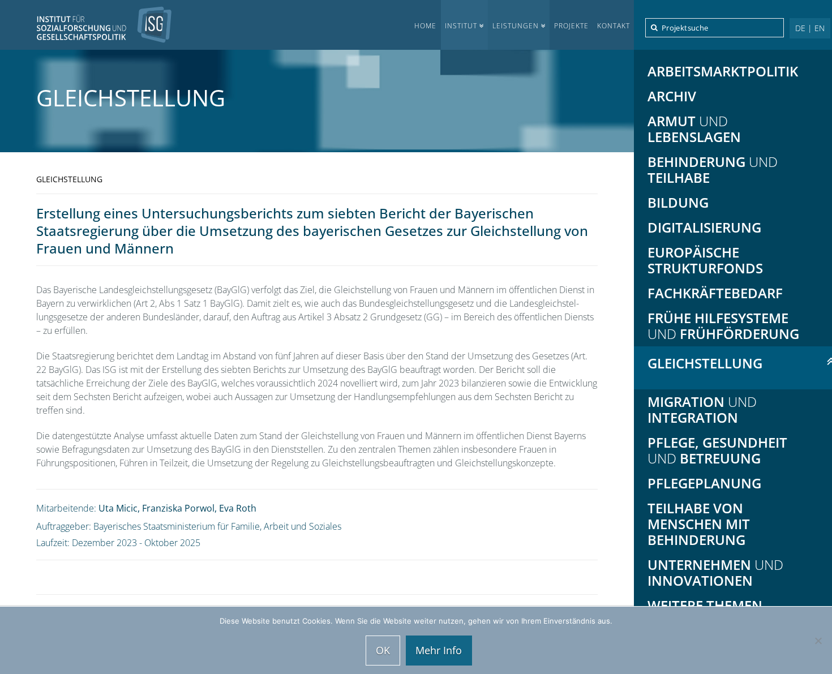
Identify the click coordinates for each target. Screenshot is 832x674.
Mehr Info (438, 650)
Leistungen (515, 26)
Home (425, 26)
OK (383, 650)
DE (800, 28)
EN (819, 28)
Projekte (571, 26)
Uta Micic (118, 508)
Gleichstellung (130, 97)
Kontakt (613, 26)
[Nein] (818, 640)
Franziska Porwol (178, 508)
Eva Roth (237, 508)
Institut (461, 26)
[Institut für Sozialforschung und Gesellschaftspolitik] (86, 24)
